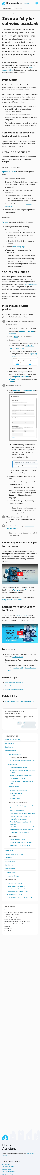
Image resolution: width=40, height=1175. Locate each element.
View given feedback (28, 727)
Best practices (12, 764)
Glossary (18, 740)
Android (16, 668)
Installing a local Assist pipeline (12, 919)
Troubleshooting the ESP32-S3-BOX (21, 842)
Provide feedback (29, 723)
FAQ (13, 740)
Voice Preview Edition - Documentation (19, 701)
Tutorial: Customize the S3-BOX (20, 816)
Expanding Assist (13, 787)
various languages (18, 247)
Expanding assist (11, 686)
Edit (19, 723)
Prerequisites (8, 910)
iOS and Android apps (12, 876)
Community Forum (8, 1174)
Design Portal (6, 1169)
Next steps (7, 926)
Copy (35, 462)
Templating (8, 858)
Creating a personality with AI (19, 790)
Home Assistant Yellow (14, 894)
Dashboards (9, 747)
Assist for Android (15, 796)
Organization (9, 850)
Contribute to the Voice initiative (20, 832)
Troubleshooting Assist (17, 840)
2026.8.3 (27, 3)
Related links (8, 931)
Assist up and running (14, 754)
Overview (7, 740)
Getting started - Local (19, 758)
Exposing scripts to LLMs (18, 778)
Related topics (8, 928)
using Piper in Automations (12, 599)
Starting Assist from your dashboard (21, 830)
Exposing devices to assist (14, 689)
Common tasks (10, 861)
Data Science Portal (8, 1171)
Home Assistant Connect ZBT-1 (17, 886)
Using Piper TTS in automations (20, 845)
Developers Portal (8, 1166)
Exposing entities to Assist (18, 768)
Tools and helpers (10, 872)
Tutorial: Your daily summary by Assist (22, 827)
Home (4, 13)
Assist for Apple (15, 799)
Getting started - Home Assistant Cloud (22, 760)
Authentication (10, 869)
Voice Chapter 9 (21, 615)
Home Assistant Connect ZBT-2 (17, 889)
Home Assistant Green (14, 883)
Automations (9, 743)
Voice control (11, 13)
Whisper (5, 222)
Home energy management (14, 854)
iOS (21, 668)
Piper (33, 277)
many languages (31, 284)
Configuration (9, 865)
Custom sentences (16, 793)
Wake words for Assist (17, 811)
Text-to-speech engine (12, 917)
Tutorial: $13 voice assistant (18, 819)
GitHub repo (6, 1164)
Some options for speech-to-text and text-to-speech (18, 912)
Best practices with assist (14, 683)
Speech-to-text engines (12, 914)
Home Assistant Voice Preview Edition (19, 897)
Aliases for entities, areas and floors (21, 775)
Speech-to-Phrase (9, 172)
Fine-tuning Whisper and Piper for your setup (17, 921)
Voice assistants (10, 751)
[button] (25, 361)
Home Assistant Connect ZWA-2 (17, 892)
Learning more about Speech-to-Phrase (15, 924)
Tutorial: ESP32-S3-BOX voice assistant (22, 813)
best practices (17, 657)
